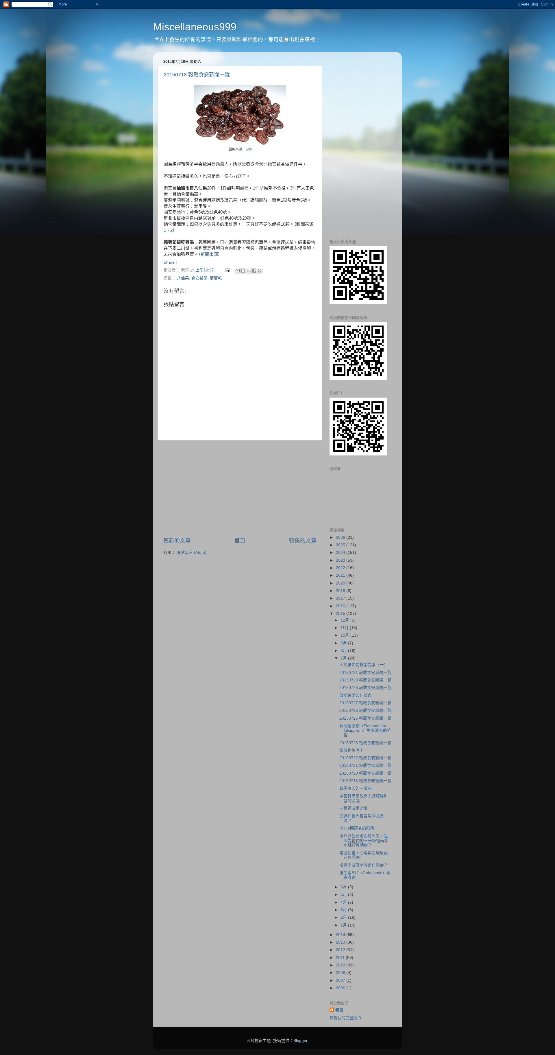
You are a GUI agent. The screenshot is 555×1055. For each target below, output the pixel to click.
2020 (341, 583)
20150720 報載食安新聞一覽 (365, 773)
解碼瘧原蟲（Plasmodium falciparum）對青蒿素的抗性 (365, 730)
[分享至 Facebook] (254, 270)
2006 (341, 988)
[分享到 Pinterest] (259, 270)
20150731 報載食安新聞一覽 (365, 672)
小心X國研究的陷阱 (356, 828)
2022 (341, 568)
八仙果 (183, 278)
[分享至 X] (248, 270)
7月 (344, 658)
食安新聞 (199, 278)
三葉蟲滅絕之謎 (353, 808)
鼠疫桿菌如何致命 (355, 695)
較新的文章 (177, 541)
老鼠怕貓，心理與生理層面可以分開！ (363, 855)
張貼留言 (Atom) (191, 552)
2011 (341, 957)
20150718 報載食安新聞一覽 (197, 75)
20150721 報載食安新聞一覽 (365, 765)
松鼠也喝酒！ (351, 750)
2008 (341, 973)
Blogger (300, 1041)
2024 (341, 552)
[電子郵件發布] (227, 270)
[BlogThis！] (243, 270)
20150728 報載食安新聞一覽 (365, 687)
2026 (341, 537)
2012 (341, 950)
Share (169, 262)
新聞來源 (209, 254)
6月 (344, 887)
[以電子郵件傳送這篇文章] (237, 270)
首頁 (239, 541)
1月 (344, 925)
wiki (249, 149)
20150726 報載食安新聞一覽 (365, 710)
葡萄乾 (216, 278)
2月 (344, 917)
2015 (341, 613)
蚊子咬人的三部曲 (355, 788)
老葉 (339, 1010)
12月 (345, 620)
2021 (341, 575)
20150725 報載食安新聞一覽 (365, 718)
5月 (344, 894)
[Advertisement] (240, 488)
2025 (341, 545)
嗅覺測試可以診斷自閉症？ (363, 865)
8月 (344, 650)
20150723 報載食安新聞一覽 (365, 743)
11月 (345, 628)
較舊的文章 (303, 541)
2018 (341, 591)
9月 (344, 643)
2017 (341, 598)
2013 (341, 942)
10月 (345, 635)
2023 (341, 560)
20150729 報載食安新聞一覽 (365, 680)
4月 (344, 902)
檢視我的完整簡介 (346, 1018)
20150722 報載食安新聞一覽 (365, 758)
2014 (341, 935)
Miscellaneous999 (194, 27)
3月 (344, 910)
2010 (341, 965)
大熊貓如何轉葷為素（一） (363, 665)
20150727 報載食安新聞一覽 (365, 703)
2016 (341, 606)
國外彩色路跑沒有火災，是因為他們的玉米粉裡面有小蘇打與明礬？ (363, 840)
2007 (341, 980)
